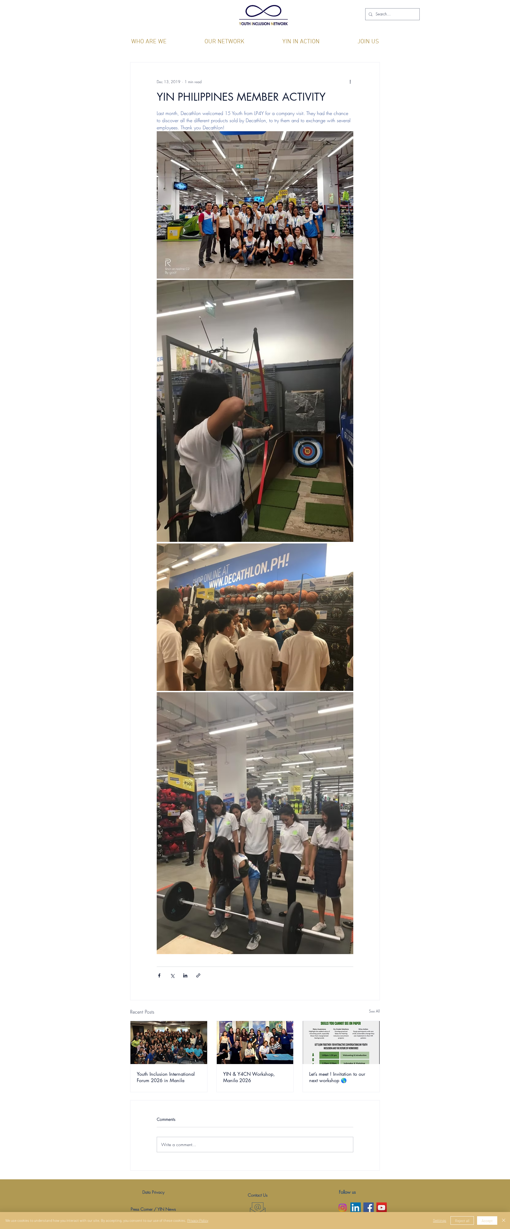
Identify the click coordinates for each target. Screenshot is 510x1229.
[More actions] (350, 81)
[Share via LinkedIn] (185, 975)
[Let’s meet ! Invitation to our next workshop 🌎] (341, 1042)
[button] (148, 42)
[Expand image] (255, 205)
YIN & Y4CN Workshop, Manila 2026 (249, 1077)
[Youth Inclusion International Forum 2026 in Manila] (168, 1042)
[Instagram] (342, 1207)
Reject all (462, 1220)
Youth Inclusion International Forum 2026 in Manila (166, 1077)
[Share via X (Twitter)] (172, 975)
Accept (487, 1220)
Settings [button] (439, 1220)
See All (374, 1011)
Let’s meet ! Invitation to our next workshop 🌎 (337, 1077)
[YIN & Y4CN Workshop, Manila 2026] (255, 1042)
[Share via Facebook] (159, 975)
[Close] (503, 1220)
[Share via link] (198, 975)
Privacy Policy (197, 1220)
